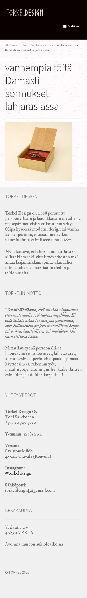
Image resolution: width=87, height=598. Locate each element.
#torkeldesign (18, 473)
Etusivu (14, 45)
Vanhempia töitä (42, 45)
